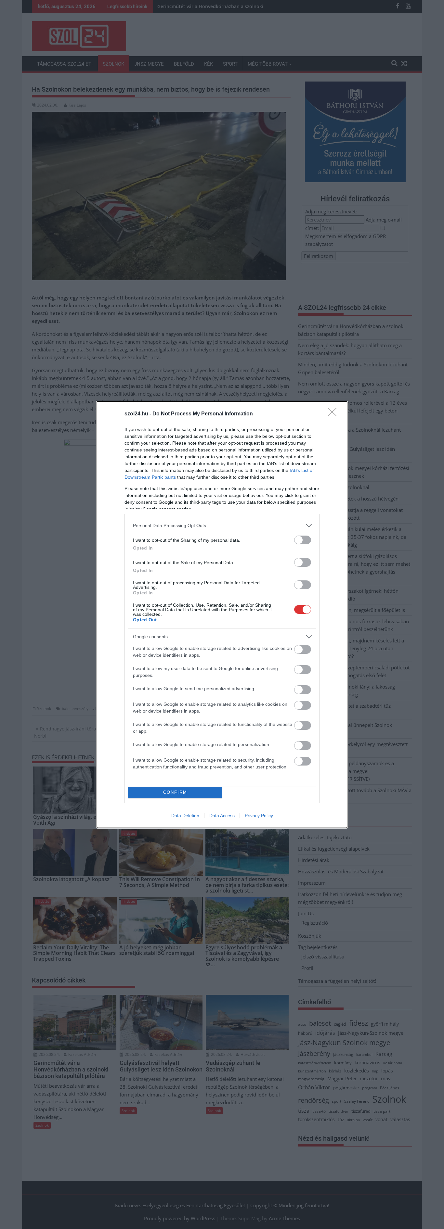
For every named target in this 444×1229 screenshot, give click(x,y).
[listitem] (222, 525)
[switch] (302, 540)
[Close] (334, 414)
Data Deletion (185, 815)
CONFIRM (175, 792)
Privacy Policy (259, 815)
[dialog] (222, 614)
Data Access (222, 815)
